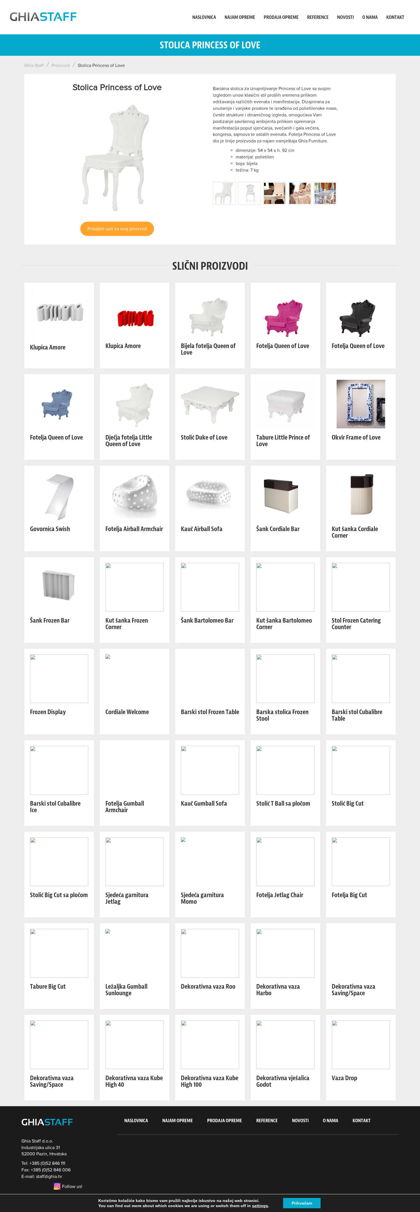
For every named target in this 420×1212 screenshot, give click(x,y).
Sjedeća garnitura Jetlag (127, 898)
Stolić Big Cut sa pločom (59, 895)
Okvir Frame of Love (356, 437)
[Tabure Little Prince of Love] (285, 404)
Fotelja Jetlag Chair (279, 895)
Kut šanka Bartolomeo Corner (284, 623)
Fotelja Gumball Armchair (124, 806)
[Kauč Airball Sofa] (210, 495)
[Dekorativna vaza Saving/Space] (361, 953)
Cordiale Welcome (127, 712)
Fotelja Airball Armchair (134, 529)
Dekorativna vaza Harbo (278, 989)
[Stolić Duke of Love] (210, 404)
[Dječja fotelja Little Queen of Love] (134, 404)
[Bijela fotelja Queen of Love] (210, 312)
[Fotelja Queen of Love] (285, 312)
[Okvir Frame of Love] (361, 404)
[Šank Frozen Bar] (59, 587)
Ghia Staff (34, 65)
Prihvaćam (302, 1203)
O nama (370, 17)
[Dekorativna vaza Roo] (210, 953)
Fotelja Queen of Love (282, 346)
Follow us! (72, 1186)
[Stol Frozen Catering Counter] (361, 587)
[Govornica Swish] (59, 495)
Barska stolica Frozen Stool (282, 715)
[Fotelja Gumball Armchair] (134, 770)
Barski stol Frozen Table (210, 712)
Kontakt (395, 17)
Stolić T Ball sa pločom (283, 803)
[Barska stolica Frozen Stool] (285, 678)
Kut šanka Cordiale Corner (355, 532)
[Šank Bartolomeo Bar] (210, 587)
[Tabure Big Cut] (59, 953)
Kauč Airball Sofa (202, 529)
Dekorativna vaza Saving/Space (353, 989)
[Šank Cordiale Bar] (285, 495)
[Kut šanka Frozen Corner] (134, 587)
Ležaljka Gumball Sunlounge (126, 989)
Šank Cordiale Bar (277, 529)
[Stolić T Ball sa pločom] (285, 770)
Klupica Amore (47, 347)
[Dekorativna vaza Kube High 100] (210, 1044)
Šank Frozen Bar (49, 620)
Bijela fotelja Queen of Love (208, 349)
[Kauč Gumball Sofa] (210, 770)
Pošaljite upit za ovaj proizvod (117, 229)
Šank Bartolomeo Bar (207, 620)
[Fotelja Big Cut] (361, 861)
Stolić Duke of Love (204, 437)
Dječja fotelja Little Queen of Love (128, 440)
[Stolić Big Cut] (361, 770)
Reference (318, 17)
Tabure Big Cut (48, 986)
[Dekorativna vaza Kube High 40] (134, 1044)
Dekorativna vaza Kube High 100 (209, 1081)
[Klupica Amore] (59, 312)
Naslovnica (204, 17)
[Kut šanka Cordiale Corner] (361, 495)
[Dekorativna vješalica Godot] (285, 1044)
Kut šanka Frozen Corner (126, 623)
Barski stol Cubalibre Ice (55, 806)
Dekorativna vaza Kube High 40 (134, 1081)
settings (260, 1205)
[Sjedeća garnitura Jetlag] (134, 861)
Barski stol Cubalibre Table (357, 715)
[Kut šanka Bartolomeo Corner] (285, 587)
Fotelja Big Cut (349, 895)
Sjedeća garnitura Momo (202, 898)
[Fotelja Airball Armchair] (134, 495)
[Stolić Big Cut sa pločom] (59, 861)
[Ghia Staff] (44, 16)
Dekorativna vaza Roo (208, 986)
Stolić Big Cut (348, 803)
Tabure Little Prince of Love (283, 440)
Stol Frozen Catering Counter (356, 623)
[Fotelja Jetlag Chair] (285, 861)
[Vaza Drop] (361, 1044)
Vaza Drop (344, 1078)
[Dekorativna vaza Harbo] (285, 953)
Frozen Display (48, 712)
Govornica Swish (50, 529)
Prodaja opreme (281, 17)
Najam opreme (240, 17)
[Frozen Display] (59, 678)
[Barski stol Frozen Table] (210, 678)
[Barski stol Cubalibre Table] (361, 678)
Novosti (345, 17)
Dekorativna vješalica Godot (282, 1081)
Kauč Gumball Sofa (204, 803)
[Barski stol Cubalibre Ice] (59, 770)
